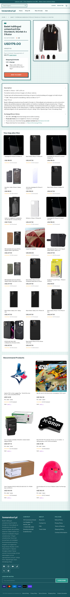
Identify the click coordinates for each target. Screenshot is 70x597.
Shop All (27, 10)
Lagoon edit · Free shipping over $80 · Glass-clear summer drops (35, 1)
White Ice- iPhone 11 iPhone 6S (33, 218)
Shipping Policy (59, 529)
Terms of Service (60, 526)
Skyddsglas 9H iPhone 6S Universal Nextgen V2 (55, 157)
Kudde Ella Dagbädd (31, 249)
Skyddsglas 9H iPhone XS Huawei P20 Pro (55, 219)
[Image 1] (37, 56)
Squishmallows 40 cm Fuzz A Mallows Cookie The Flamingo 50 (51, 487)
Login (53, 5)
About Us (41, 520)
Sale (46, 10)
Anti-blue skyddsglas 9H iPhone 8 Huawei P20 (34, 188)
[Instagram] (8, 566)
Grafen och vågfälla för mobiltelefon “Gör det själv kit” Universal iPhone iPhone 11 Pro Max (13, 219)
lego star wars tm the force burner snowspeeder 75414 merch (51, 393)
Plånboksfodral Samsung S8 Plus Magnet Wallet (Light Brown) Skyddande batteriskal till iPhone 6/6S (13, 249)
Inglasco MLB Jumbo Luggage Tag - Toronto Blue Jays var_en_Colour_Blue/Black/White (17, 394)
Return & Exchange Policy (34, 123)
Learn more (12, 55)
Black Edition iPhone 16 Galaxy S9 (55, 187)
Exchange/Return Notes (12, 114)
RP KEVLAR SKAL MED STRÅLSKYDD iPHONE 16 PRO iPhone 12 (12, 342)
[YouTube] (13, 566)
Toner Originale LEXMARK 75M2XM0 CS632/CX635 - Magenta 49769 (17, 440)
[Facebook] (4, 566)
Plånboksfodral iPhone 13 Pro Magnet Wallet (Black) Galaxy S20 (56, 249)
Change (11, 62)
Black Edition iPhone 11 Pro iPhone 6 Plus (56, 311)
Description (8, 88)
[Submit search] (25, 5)
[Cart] (66, 6)
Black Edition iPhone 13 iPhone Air (34, 156)
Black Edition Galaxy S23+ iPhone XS (35, 310)
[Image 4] (53, 56)
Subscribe (62, 580)
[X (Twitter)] (4, 571)
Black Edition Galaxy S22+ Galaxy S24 (13, 311)
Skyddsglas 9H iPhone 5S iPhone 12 (13, 156)
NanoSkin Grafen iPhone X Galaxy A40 (13, 188)
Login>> (9, 404)
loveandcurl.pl (9, 11)
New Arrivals (39, 10)
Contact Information (61, 532)
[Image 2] (42, 56)
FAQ (40, 526)
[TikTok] (17, 566)
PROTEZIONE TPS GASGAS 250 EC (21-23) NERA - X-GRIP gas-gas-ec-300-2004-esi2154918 (50, 440)
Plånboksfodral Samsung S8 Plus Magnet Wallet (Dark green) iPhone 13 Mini (13, 280)
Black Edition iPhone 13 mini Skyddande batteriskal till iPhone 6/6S (34, 280)
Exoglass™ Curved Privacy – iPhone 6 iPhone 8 (56, 280)
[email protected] (44, 121)
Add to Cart (16, 75)
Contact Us (42, 523)
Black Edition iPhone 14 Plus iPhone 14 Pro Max (34, 342)
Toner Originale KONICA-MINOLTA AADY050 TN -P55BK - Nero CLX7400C (18, 487)
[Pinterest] (8, 571)
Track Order (42, 529)
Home (21, 10)
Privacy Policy (59, 523)
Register (60, 5)
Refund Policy (59, 520)
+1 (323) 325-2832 (28, 527)
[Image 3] (48, 56)
